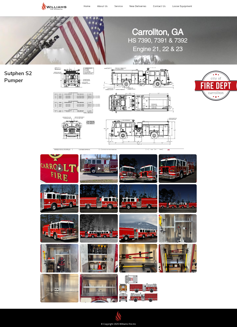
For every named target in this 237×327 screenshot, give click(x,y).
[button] (138, 6)
